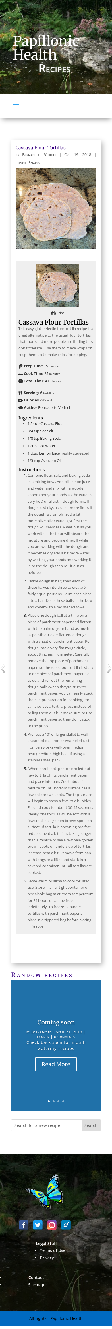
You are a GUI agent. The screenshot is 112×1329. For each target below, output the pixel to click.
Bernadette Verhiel (39, 154)
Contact (36, 1277)
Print (60, 313)
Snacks (34, 162)
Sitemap (36, 1284)
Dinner (43, 1036)
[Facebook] (24, 1225)
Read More (56, 1064)
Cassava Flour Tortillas (41, 147)
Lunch (21, 162)
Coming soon (56, 1022)
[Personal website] (66, 1225)
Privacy (47, 1257)
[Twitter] (38, 1225)
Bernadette (41, 1031)
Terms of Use (52, 1250)
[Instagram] (52, 1225)
